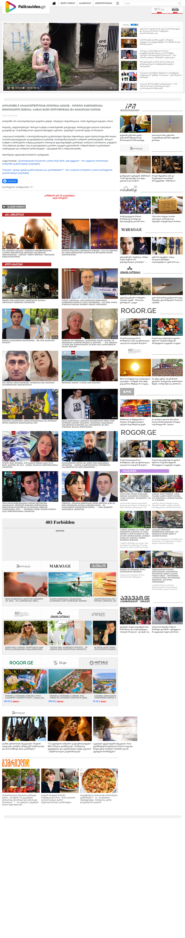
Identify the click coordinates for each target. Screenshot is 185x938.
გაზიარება (12, 181)
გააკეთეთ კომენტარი (16, 207)
